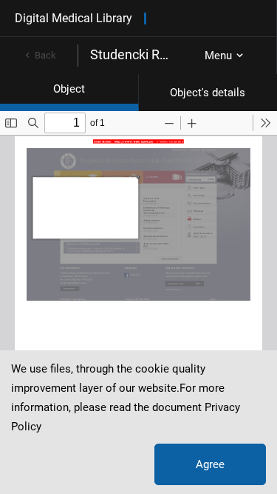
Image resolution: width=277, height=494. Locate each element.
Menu (218, 55)
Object (69, 89)
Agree (210, 464)
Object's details (207, 92)
